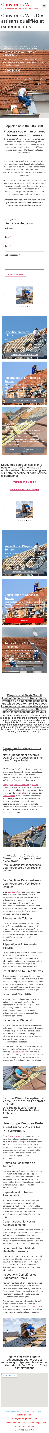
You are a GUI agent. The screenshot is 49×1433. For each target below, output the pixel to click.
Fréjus (25, 793)
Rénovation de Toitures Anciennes (19, 645)
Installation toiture (24, 1415)
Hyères (35, 784)
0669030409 (12, 70)
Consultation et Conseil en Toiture (22, 596)
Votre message (12, 255)
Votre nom (10, 228)
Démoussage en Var (37, 1422)
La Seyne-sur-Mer (21, 784)
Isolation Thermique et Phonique (19, 425)
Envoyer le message (15, 274)
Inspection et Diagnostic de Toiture (22, 548)
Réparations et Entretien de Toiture (22, 379)
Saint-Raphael (9, 795)
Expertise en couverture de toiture (22, 333)
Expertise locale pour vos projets (22, 750)
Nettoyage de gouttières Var (24, 1419)
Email (8, 237)
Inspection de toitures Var (14, 1422)
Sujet (8, 246)
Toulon (18, 793)
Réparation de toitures (24, 1426)
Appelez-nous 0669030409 (24, 126)
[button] (44, 6)
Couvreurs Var (16, 4)
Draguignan (8, 784)
